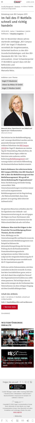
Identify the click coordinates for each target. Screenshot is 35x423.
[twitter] (6, 420)
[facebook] (2, 420)
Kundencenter (9, 393)
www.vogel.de (17, 412)
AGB (14, 392)
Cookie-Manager (7, 392)
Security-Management (7, 6)
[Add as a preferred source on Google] (17, 386)
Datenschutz (27, 393)
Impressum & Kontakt (22, 396)
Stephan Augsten (16, 34)
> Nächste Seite (9, 307)
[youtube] (25, 382)
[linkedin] (17, 420)
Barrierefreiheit (9, 396)
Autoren (20, 397)
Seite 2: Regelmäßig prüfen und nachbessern (16, 302)
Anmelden (30, 2)
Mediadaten (18, 393)
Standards (17, 6)
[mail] (23, 420)
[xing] (12, 420)
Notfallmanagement (17, 159)
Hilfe (18, 392)
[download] (28, 420)
